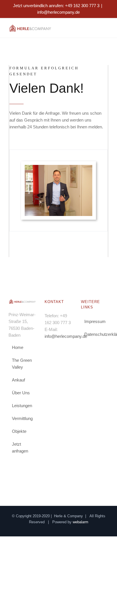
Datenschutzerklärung (95, 334)
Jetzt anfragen (20, 447)
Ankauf (18, 379)
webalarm (80, 522)
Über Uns (21, 392)
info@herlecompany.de (58, 12)
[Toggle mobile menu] (106, 29)
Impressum (95, 321)
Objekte (19, 431)
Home (17, 347)
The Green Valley (22, 363)
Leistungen (22, 405)
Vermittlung (22, 418)
